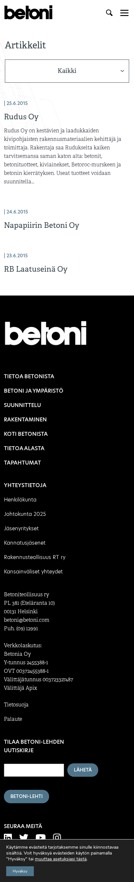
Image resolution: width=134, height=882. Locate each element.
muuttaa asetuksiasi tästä (61, 859)
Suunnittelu (22, 405)
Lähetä (83, 770)
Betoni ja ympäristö (33, 391)
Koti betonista (26, 434)
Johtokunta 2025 (25, 514)
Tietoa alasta (24, 448)
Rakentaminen (25, 419)
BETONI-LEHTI (26, 796)
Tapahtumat (22, 462)
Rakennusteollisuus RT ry (34, 557)
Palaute (13, 719)
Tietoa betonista (29, 376)
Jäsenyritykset (21, 528)
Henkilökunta (20, 499)
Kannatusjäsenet (25, 543)
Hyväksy (20, 871)
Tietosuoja (16, 705)
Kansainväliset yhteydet (33, 571)
